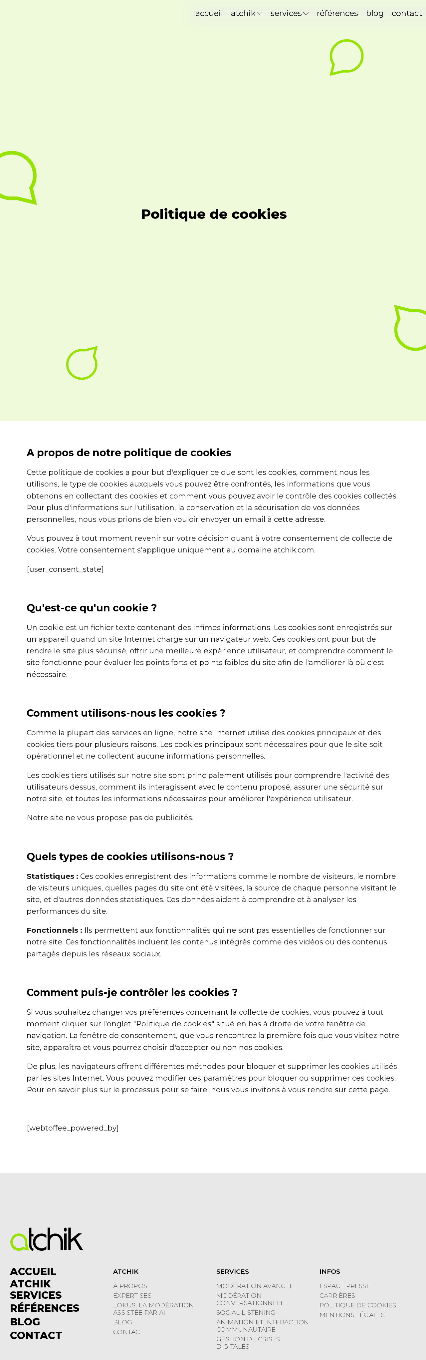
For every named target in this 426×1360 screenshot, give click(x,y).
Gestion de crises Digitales (248, 1343)
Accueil (209, 13)
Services (286, 13)
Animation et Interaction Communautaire (262, 1326)
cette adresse (299, 519)
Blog (375, 13)
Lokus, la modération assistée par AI (153, 1309)
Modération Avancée (255, 1286)
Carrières (337, 1295)
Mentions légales (352, 1315)
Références (337, 13)
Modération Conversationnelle (252, 1299)
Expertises (132, 1295)
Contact (407, 13)
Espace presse (345, 1286)
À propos (130, 1286)
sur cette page (362, 1089)
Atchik (243, 13)
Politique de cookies (358, 1305)
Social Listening (246, 1312)
